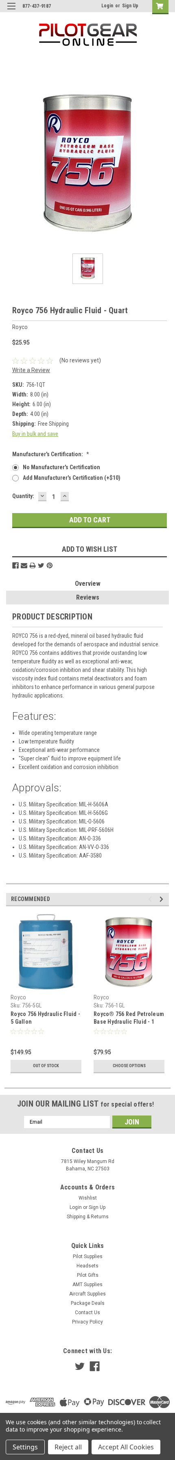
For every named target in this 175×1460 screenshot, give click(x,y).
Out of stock (46, 1066)
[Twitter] (41, 565)
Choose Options (129, 1066)
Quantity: (23, 496)
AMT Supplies (87, 1284)
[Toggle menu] (11, 11)
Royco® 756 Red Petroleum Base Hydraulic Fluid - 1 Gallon (129, 1022)
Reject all (68, 1447)
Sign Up (130, 6)
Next (163, 899)
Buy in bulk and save (35, 434)
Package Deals (88, 1303)
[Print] (32, 565)
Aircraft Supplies (87, 1294)
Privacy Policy (87, 1322)
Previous (151, 899)
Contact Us (87, 1312)
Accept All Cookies (126, 1447)
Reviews (87, 597)
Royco (18, 997)
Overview (88, 583)
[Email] (24, 565)
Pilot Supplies (88, 1256)
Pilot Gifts (87, 1275)
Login (107, 6)
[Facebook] (15, 565)
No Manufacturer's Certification (61, 467)
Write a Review (31, 370)
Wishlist (88, 1198)
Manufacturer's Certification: (50, 454)
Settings (25, 1447)
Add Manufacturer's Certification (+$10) (71, 477)
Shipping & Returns (88, 1217)
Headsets (87, 1266)
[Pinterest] (49, 565)
